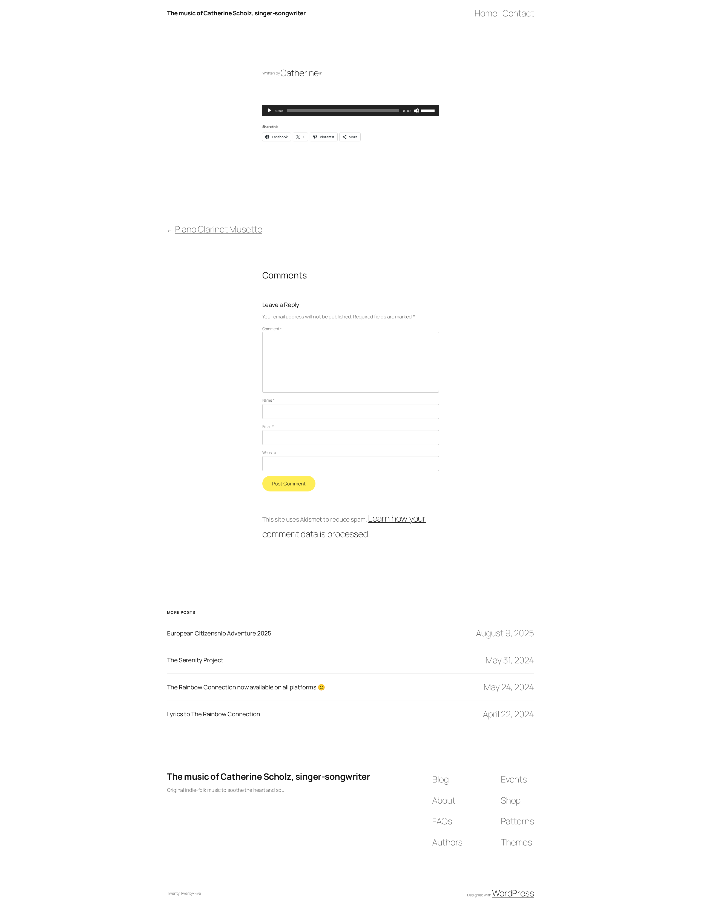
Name (268, 400)
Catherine (299, 73)
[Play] (269, 110)
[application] (350, 110)
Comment (272, 328)
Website (269, 452)
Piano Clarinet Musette (218, 229)
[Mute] (416, 110)
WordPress (513, 893)
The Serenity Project (195, 660)
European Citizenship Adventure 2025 (219, 633)
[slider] (428, 110)
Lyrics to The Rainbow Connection (213, 714)
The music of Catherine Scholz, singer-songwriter (236, 13)
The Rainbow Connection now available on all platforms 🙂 (246, 687)
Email (268, 426)
